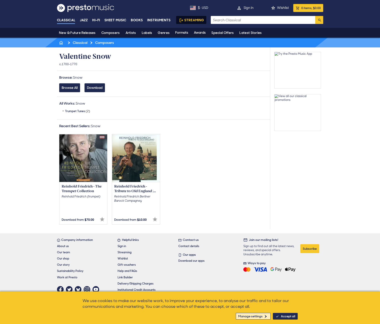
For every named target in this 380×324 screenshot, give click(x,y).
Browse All (70, 88)
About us (63, 246)
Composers (110, 33)
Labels (147, 33)
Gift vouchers (127, 265)
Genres (163, 33)
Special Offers (222, 33)
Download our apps (191, 261)
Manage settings (250, 316)
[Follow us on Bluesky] (79, 289)
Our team (63, 252)
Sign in (249, 8)
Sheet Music (115, 20)
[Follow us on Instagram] (88, 289)
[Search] (319, 20)
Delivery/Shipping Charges (136, 283)
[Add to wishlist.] (102, 219)
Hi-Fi (96, 20)
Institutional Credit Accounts (137, 290)
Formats (181, 32)
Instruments (159, 20)
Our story (63, 265)
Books (137, 20)
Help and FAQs (127, 271)
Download (94, 88)
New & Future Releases (77, 33)
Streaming (194, 20)
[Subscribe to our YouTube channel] (97, 289)
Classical (66, 20)
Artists (131, 33)
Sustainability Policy (70, 271)
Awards (200, 32)
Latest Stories (250, 33)
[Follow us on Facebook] (61, 289)
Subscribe (310, 249)
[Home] (61, 42)
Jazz (84, 20)
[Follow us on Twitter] (70, 289)
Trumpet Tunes (77, 111)
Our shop (63, 258)
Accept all (288, 316)
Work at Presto (67, 277)
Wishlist (283, 8)
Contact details (188, 246)
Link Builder (125, 277)
